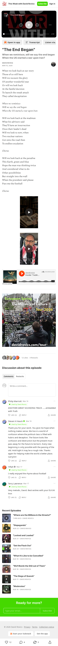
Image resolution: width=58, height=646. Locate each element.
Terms (34, 627)
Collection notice (46, 627)
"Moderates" (19, 586)
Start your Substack (22, 633)
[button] (8, 25)
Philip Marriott (15, 401)
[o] (29, 212)
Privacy (27, 627)
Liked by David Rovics (18, 404)
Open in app (14, 42)
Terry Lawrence (15, 483)
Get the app (42, 633)
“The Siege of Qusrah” (23, 576)
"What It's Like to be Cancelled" (28, 555)
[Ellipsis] (54, 401)
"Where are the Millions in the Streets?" (32, 515)
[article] (29, 518)
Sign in (52, 4)
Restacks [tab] (20, 376)
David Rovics (7, 63)
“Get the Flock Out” (22, 545)
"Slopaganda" (19, 525)
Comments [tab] (8, 376)
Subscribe (42, 4)
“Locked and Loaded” (23, 535)
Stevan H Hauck (15, 421)
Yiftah (10, 466)
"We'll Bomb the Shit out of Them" (29, 566)
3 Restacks (34, 357)
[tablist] (13, 376)
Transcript (34, 42)
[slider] (26, 34)
